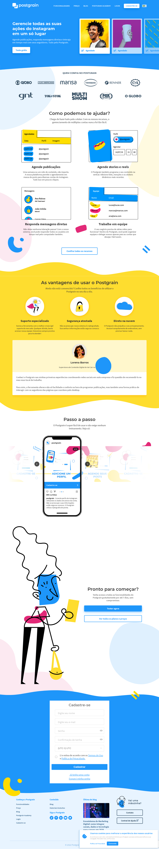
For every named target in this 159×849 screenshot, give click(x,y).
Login (117, 6)
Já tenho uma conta (79, 774)
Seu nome (61, 714)
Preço (77, 6)
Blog (85, 6)
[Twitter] (70, 818)
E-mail (60, 722)
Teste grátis (21, 50)
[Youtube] (66, 818)
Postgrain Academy (101, 6)
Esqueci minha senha (79, 778)
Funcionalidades (62, 6)
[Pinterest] (56, 818)
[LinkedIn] (61, 818)
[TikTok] (52, 818)
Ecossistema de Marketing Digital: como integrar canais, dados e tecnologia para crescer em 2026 (96, 825)
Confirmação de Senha (67, 740)
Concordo (113, 843)
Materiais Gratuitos (57, 808)
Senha (60, 731)
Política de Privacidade (97, 844)
